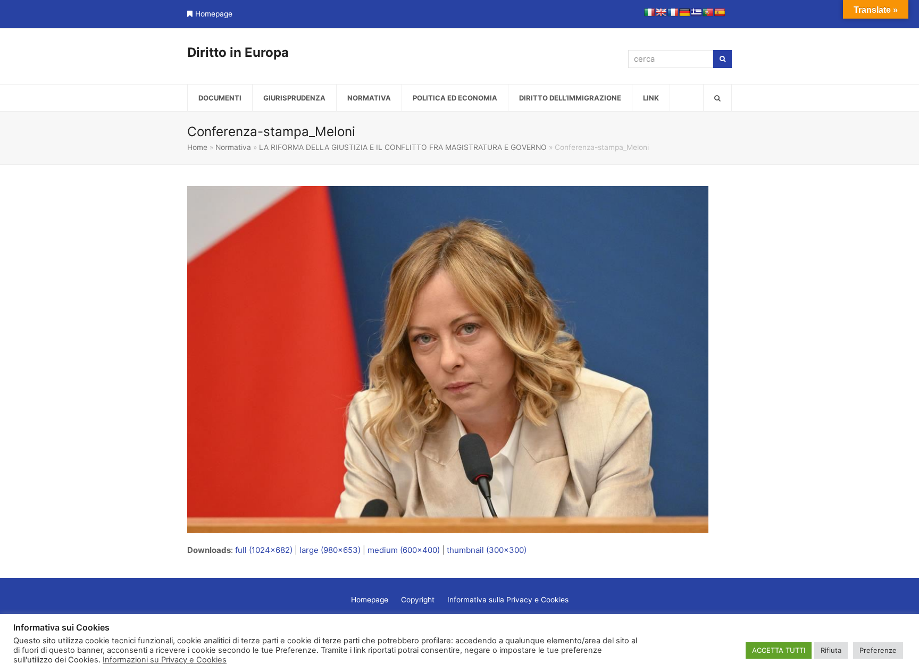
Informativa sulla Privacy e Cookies (508, 599)
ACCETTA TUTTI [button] (778, 650)
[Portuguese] (708, 12)
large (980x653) (330, 550)
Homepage (213, 14)
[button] (717, 98)
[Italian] (649, 12)
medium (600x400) (403, 550)
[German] (684, 12)
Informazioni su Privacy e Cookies (165, 660)
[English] (661, 12)
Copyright (418, 599)
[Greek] (696, 12)
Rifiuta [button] (831, 650)
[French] (672, 12)
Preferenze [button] (878, 650)
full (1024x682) (264, 550)
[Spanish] (719, 12)
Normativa (233, 147)
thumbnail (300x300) (487, 550)
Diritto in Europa (238, 52)
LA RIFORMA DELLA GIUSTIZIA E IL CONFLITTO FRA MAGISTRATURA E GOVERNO (403, 147)
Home (197, 147)
